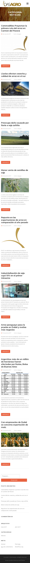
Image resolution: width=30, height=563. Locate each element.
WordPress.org (19, 547)
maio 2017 (4, 527)
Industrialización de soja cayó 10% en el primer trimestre (13, 275)
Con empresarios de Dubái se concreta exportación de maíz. (14, 424)
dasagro (19, 34)
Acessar (3, 544)
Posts (17, 544)
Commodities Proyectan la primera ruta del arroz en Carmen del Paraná (14, 28)
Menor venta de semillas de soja (10, 505)
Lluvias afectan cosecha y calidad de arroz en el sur (13, 75)
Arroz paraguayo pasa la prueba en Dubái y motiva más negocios (13, 327)
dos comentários (7, 547)
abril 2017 (18, 527)
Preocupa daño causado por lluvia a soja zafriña (15, 124)
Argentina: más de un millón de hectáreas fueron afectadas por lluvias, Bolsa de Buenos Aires (15, 363)
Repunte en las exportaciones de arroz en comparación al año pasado (14, 220)
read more (5, 65)
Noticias (3, 535)
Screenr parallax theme (10, 560)
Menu (27, 3)
